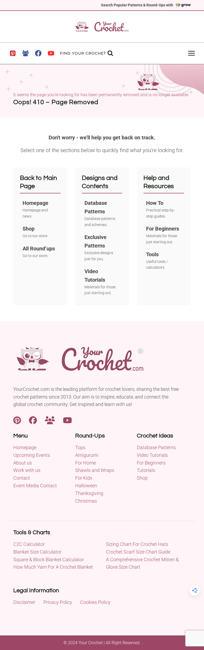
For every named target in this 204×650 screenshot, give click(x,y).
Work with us (26, 470)
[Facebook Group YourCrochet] (50, 420)
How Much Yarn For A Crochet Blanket (53, 567)
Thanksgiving (89, 493)
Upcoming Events (31, 455)
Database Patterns (156, 447)
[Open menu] (191, 53)
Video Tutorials (152, 455)
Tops (80, 447)
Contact (21, 478)
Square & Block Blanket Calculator (48, 559)
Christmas (86, 501)
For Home (85, 463)
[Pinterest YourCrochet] (17, 420)
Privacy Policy (57, 602)
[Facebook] (38, 53)
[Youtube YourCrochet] (67, 420)
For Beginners (151, 463)
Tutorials (146, 470)
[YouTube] (51, 53)
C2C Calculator (29, 544)
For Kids (83, 478)
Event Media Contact (35, 485)
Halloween (86, 485)
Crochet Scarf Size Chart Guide (138, 552)
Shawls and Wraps (94, 470)
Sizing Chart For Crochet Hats (137, 544)
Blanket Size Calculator (37, 552)
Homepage (24, 447)
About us (22, 463)
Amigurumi (86, 455)
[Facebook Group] (25, 53)
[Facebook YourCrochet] (33, 420)
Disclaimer (24, 602)
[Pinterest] (12, 53)
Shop (142, 478)
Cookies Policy (95, 602)
